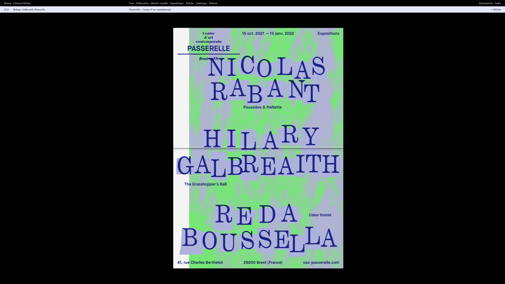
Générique (201, 3)
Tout (131, 3)
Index (498, 3)
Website (213, 3)
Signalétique (176, 3)
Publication (142, 3)
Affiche (190, 3)
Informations (486, 3)
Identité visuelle (159, 3)
